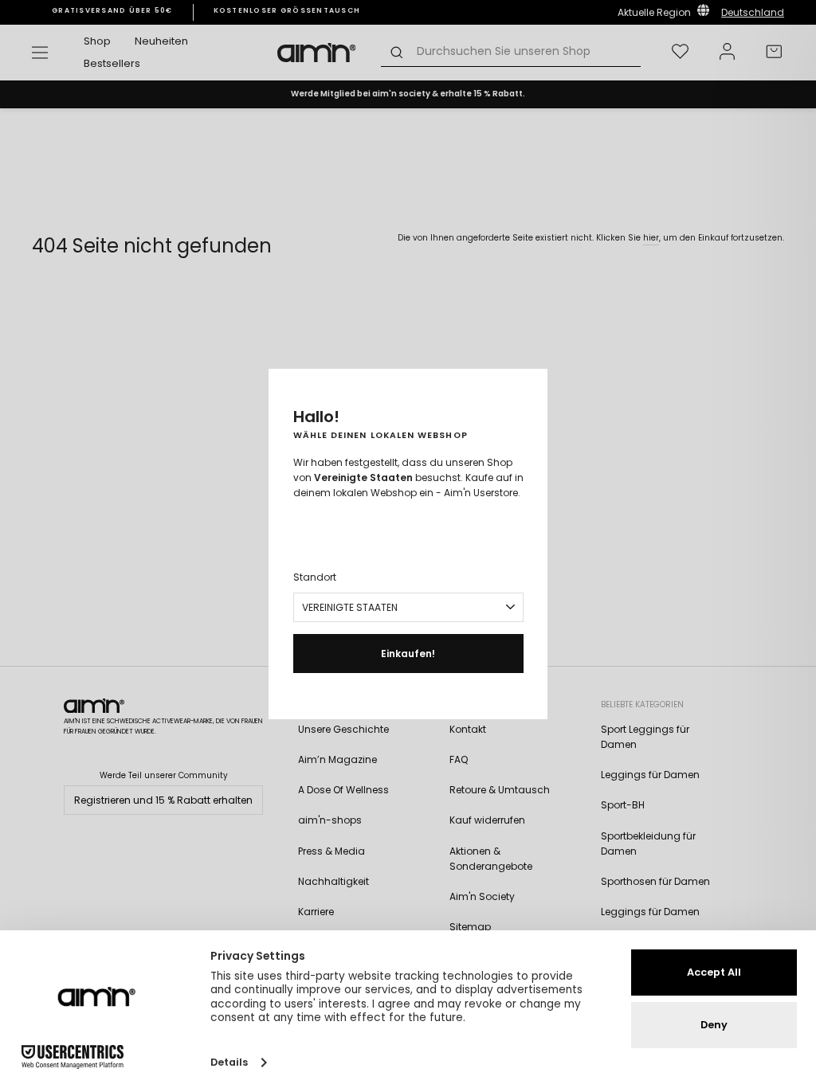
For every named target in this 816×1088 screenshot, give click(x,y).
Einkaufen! (408, 653)
